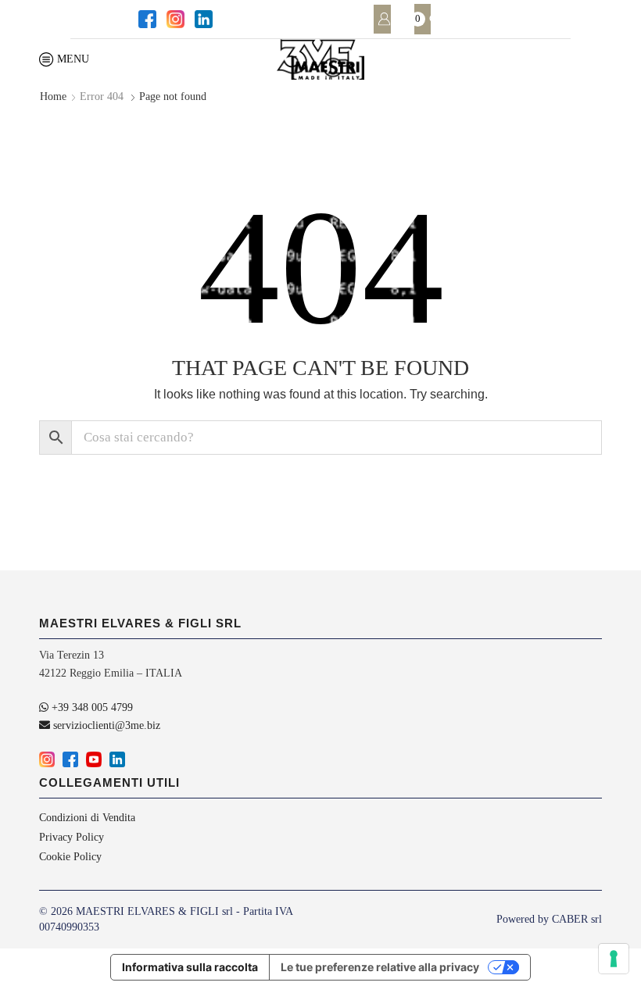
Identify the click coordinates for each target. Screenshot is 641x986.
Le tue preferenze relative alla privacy (380, 966)
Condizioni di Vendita (87, 818)
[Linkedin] (202, 19)
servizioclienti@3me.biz (105, 725)
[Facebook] (146, 19)
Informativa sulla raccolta (190, 966)
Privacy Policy (71, 837)
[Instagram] (174, 19)
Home (53, 96)
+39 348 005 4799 (90, 707)
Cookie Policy (70, 857)
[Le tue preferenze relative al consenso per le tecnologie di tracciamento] (613, 958)
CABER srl (577, 919)
